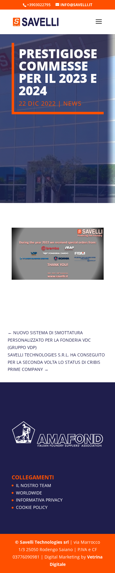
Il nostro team (33, 485)
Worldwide (29, 493)
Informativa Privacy (39, 500)
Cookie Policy (32, 507)
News (72, 103)
